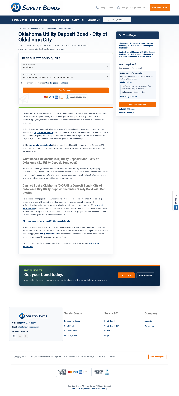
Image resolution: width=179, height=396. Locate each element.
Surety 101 (78, 19)
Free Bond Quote (159, 7)
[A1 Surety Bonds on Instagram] (14, 336)
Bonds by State (38, 19)
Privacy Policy (77, 389)
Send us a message (126, 112)
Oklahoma (33, 29)
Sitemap (104, 389)
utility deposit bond (49, 233)
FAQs (106, 336)
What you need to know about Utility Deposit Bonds (46, 221)
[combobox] (126, 20)
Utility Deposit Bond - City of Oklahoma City (58, 29)
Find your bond (126, 82)
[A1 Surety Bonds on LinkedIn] (20, 336)
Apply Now (126, 275)
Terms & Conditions (92, 389)
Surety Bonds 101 (111, 326)
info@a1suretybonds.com (29, 327)
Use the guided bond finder (57, 83)
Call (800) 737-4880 (127, 109)
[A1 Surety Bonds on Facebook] (26, 336)
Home (23, 29)
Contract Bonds (70, 331)
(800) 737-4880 (145, 275)
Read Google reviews (128, 97)
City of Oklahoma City (44, 132)
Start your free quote (137, 105)
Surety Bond (109, 321)
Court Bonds (69, 326)
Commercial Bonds (72, 321)
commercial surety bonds (40, 145)
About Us (148, 321)
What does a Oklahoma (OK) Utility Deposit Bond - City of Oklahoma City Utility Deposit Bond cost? (136, 45)
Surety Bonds (19, 19)
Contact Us (93, 19)
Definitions (109, 331)
